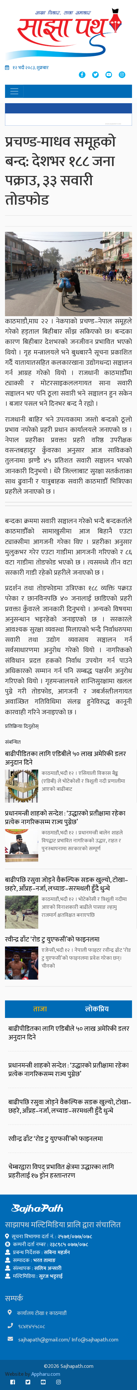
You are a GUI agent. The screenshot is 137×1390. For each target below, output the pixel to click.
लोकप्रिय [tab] (97, 1009)
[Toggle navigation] (14, 91)
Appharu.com (45, 1374)
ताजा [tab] (40, 1009)
